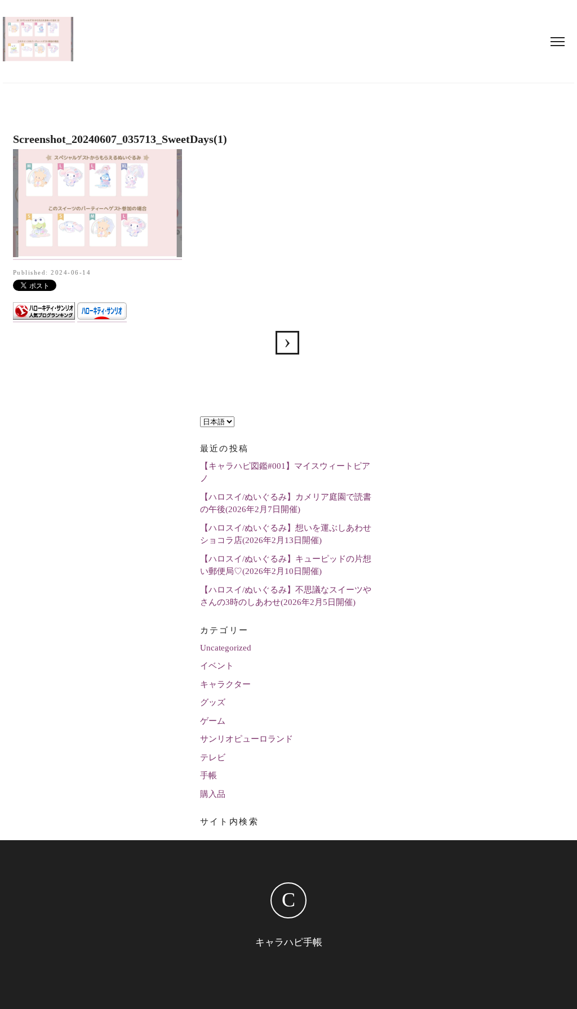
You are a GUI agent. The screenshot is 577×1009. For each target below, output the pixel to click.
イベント (217, 665)
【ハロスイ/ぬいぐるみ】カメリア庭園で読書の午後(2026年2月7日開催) (285, 503)
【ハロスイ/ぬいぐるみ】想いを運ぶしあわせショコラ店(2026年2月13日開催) (285, 534)
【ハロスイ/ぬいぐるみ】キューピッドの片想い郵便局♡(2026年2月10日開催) (285, 565)
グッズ (212, 702)
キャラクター (225, 684)
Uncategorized (225, 647)
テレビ (212, 757)
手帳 (208, 775)
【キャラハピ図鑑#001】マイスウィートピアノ (285, 472)
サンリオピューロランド (246, 738)
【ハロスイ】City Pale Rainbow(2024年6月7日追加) (287, 343)
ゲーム (212, 720)
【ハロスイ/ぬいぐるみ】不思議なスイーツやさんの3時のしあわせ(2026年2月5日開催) (285, 596)
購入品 (212, 794)
